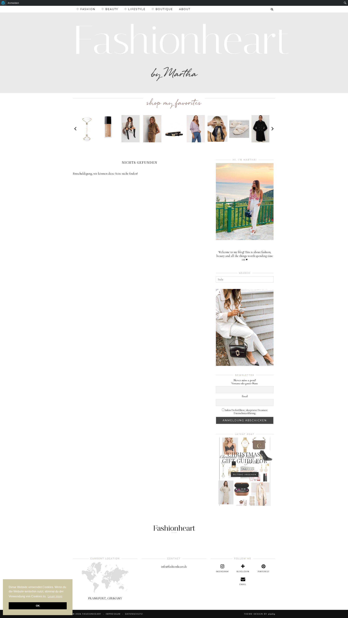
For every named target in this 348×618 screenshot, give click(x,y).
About (184, 9)
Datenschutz (134, 614)
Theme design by (259, 614)
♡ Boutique (162, 9)
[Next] (272, 128)
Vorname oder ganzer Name (244, 383)
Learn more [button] (55, 596)
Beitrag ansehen (244, 474)
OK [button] (38, 605)
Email (245, 396)
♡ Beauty (110, 9)
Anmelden (13, 2)
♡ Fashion (85, 9)
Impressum (113, 614)
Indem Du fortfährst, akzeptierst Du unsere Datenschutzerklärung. (246, 412)
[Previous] (76, 128)
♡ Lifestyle (135, 9)
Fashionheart (181, 40)
